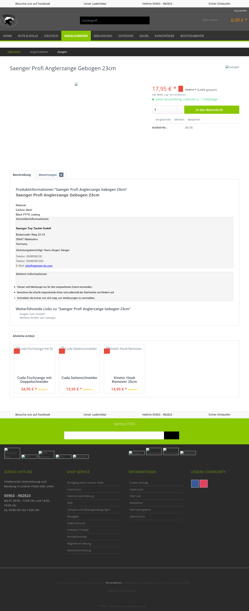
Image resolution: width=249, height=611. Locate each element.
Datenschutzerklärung (80, 496)
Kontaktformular (77, 536)
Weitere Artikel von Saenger (37, 318)
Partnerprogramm (140, 509)
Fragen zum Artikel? (32, 314)
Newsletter (136, 503)
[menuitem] (115, 20)
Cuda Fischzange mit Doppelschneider (34, 379)
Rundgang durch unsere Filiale (85, 482)
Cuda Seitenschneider (79, 378)
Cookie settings (139, 482)
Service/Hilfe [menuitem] (240, 10)
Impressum (74, 489)
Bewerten (193, 119)
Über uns (135, 496)
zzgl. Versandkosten (175, 94)
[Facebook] (195, 484)
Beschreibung (22, 175)
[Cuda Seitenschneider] (79, 360)
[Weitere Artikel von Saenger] (232, 72)
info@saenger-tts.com (39, 265)
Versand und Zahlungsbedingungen (88, 509)
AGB (70, 503)
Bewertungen (50, 175)
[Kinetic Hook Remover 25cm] (124, 360)
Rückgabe (73, 516)
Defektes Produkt (78, 530)
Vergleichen (163, 119)
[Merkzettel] (190, 20)
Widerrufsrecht (76, 523)
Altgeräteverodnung (79, 543)
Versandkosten (114, 582)
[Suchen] (145, 20)
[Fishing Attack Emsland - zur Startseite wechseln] (9, 20)
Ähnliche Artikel (23, 336)
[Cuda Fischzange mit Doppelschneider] (34, 360)
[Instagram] (204, 484)
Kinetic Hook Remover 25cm (124, 379)
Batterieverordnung (79, 550)
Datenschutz (137, 516)
